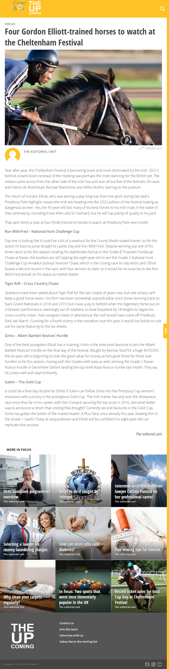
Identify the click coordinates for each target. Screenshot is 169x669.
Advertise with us (71, 635)
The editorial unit (40, 151)
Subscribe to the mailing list (78, 642)
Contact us (67, 623)
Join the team (69, 629)
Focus (10, 24)
